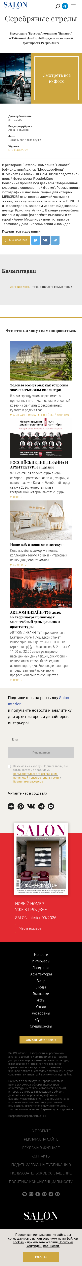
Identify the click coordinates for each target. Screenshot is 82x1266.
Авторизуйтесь (20, 286)
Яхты (41, 1000)
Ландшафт (41, 968)
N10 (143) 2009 (18, 149)
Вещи (41, 981)
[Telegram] (55, 240)
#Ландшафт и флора (23, 415)
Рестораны (41, 1013)
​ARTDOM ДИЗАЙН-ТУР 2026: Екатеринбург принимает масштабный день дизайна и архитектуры (35, 619)
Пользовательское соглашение (41, 1173)
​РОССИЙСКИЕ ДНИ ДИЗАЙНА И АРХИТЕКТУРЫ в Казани (39, 464)
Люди (41, 987)
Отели (41, 1007)
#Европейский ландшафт (54, 415)
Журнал (41, 1020)
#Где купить (18, 565)
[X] (35, 240)
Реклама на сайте (41, 1139)
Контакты (41, 1156)
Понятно (41, 1257)
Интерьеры (41, 961)
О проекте (41, 1131)
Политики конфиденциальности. (49, 1244)
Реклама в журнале (41, 1148)
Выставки (41, 994)
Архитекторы (41, 974)
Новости (41, 955)
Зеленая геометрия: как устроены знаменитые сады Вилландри (39, 387)
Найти (58, 6)
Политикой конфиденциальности (36, 777)
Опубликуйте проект (41, 1040)
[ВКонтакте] (45, 240)
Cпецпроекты (41, 1026)
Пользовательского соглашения (35, 773)
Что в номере (30, 928)
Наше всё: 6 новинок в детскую (36, 544)
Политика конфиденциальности (41, 1182)
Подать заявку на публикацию (41, 1165)
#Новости (16, 497)
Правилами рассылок (28, 781)
